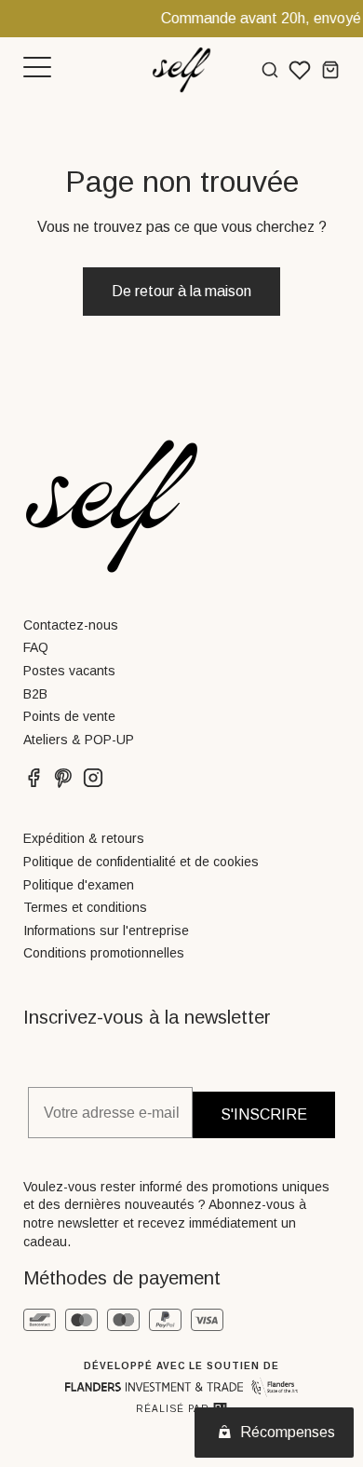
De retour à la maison (181, 291)
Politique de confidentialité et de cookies (141, 861)
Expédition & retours (83, 838)
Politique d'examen (78, 884)
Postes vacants (69, 670)
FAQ (35, 647)
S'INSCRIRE (264, 1114)
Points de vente (69, 716)
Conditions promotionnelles (103, 952)
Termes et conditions (85, 907)
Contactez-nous (70, 625)
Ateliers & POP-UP (78, 739)
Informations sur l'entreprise (106, 930)
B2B (35, 693)
